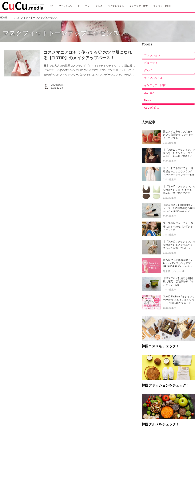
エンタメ (149, 92)
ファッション (152, 55)
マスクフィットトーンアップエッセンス (61, 33)
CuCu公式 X (151, 107)
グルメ (148, 70)
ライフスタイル (153, 77)
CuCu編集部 (57, 84)
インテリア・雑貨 (154, 85)
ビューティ (150, 62)
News (147, 100)
